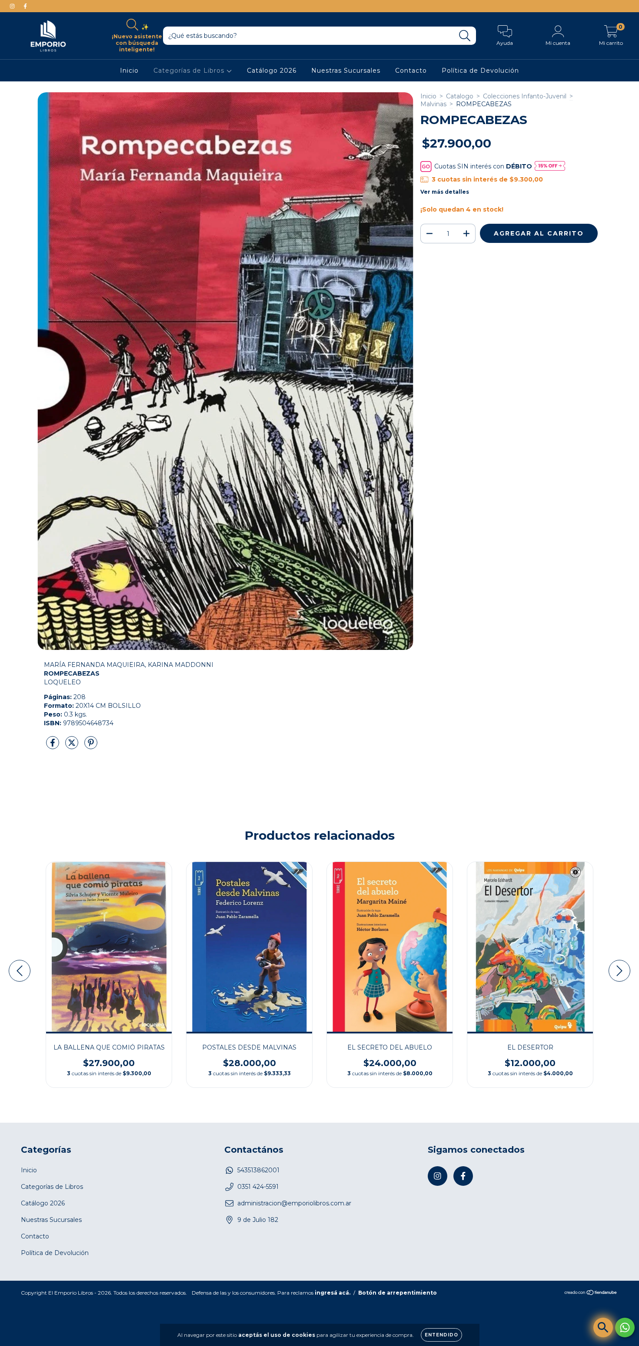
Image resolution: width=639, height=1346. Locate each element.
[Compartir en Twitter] (72, 746)
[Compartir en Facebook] (53, 746)
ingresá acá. (332, 1292)
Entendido (441, 1335)
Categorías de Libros (189, 71)
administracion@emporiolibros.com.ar (294, 1203)
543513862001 (258, 1170)
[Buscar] (465, 36)
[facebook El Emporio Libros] (25, 6)
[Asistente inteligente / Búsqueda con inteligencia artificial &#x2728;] (603, 1327)
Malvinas (433, 104)
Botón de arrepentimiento (397, 1292)
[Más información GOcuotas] (550, 166)
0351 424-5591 (258, 1187)
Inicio (129, 71)
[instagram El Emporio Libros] (13, 6)
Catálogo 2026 (271, 71)
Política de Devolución (480, 71)
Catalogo (459, 96)
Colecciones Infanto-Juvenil (524, 96)
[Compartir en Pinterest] (90, 746)
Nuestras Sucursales (345, 71)
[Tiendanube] (591, 1293)
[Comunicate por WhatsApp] (625, 1327)
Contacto (411, 71)
